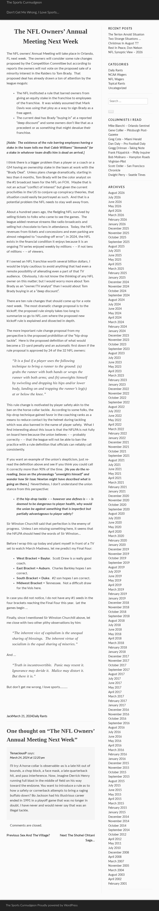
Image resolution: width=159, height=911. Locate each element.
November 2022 (118, 393)
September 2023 (119, 349)
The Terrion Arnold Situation (126, 34)
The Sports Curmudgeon (24, 2)
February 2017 (117, 701)
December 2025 (118, 228)
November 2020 (118, 500)
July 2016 (114, 732)
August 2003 (116, 874)
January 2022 (117, 438)
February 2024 (117, 326)
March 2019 (116, 589)
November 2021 (118, 446)
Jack (9, 716)
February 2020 (117, 540)
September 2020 (119, 509)
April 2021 (115, 478)
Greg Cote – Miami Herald (125, 139)
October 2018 (117, 611)
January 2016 (117, 758)
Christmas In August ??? (123, 43)
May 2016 (114, 741)
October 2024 (117, 291)
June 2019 (115, 576)
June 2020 (115, 522)
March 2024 (116, 322)
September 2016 (119, 723)
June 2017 (115, 683)
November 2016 (118, 714)
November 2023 (118, 339)
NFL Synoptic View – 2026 (125, 52)
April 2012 (115, 839)
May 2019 (114, 580)
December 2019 (118, 549)
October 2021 (117, 451)
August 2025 (116, 246)
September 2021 (119, 455)
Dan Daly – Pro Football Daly (127, 143)
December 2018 (118, 602)
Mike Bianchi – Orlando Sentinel (128, 125)
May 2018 (114, 634)
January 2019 (117, 598)
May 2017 (114, 687)
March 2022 (116, 429)
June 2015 (115, 790)
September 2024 (119, 295)
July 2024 (114, 304)
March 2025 (116, 268)
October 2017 (117, 665)
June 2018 (115, 629)
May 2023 (114, 366)
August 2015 (116, 781)
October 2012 (117, 834)
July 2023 (114, 357)
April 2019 (115, 585)
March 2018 (116, 643)
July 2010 (114, 848)
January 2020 (117, 544)
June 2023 (115, 362)
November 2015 (118, 767)
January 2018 (117, 651)
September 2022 (119, 402)
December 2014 (118, 816)
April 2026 (115, 210)
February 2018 (117, 647)
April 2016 (115, 745)
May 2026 (114, 206)
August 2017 (116, 674)
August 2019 (116, 567)
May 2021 (114, 473)
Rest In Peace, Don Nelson (125, 47)
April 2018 (115, 638)
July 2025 (114, 250)
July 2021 (114, 464)
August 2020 (116, 513)
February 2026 (117, 219)
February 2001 (117, 883)
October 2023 (117, 344)
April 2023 (115, 371)
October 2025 (117, 237)
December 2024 (118, 282)
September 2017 (119, 669)
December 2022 (118, 389)
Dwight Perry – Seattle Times (126, 175)
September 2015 (119, 776)
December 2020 (118, 496)
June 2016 (115, 736)
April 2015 (115, 798)
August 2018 (116, 620)
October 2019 (117, 558)
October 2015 (117, 772)
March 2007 (116, 861)
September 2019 (119, 562)
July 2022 (114, 411)
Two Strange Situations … (124, 38)
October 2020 (117, 504)
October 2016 (117, 718)
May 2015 (114, 794)
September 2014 (119, 830)
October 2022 (117, 397)
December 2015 (118, 763)
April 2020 (115, 531)
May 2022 (114, 420)
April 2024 (115, 317)
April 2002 (115, 879)
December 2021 (118, 442)
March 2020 (116, 536)
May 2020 (114, 527)
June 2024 (115, 308)
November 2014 (118, 821)
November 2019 (118, 554)
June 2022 (115, 415)
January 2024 (117, 331)
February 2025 (117, 273)
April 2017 (115, 692)
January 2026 (117, 224)
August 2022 (116, 406)
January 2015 (117, 812)
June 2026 (115, 202)
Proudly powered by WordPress (57, 905)
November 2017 (118, 660)
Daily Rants (40, 716)
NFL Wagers (116, 79)
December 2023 (118, 335)
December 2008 (118, 852)
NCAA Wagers (117, 74)
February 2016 (117, 754)
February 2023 (117, 380)
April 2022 (115, 424)
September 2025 (119, 242)
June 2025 (115, 255)
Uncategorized (117, 88)
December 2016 (118, 709)
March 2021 (116, 482)
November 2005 (118, 865)
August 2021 (116, 460)
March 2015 (116, 803)
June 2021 (115, 469)
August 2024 (116, 299)
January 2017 (117, 705)
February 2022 (117, 433)
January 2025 (117, 277)
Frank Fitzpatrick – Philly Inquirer (129, 152)
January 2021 (117, 491)
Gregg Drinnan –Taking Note (126, 148)
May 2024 (114, 313)
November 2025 (118, 233)
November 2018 (118, 607)
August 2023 (116, 353)
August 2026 (116, 192)
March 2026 (116, 215)
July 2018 (114, 625)
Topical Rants (116, 83)
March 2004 (116, 870)
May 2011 (114, 843)
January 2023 (117, 384)
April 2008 (115, 856)
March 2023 (116, 375)
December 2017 (118, 656)
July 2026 (114, 197)
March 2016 (116, 750)
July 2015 (114, 785)
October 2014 (117, 825)
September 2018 (119, 616)
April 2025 (115, 264)
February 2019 (117, 594)
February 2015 (117, 807)
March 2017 (116, 696)
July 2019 (114, 571)
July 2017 (114, 678)
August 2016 (116, 727)
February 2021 (117, 487)
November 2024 (118, 286)
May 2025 (114, 259)
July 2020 (114, 518)
